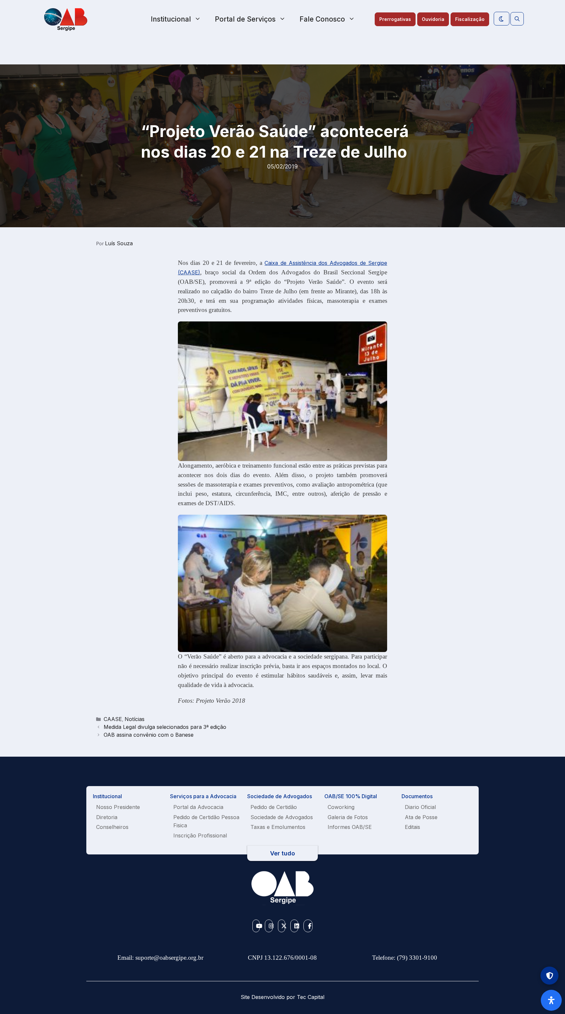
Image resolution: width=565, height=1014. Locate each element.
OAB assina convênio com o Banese (149, 734)
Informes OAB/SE (350, 827)
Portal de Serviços (245, 19)
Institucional (171, 19)
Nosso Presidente (118, 807)
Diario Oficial (420, 807)
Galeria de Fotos (348, 817)
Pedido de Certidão (273, 807)
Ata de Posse (421, 817)
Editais (412, 827)
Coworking (341, 807)
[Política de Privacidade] (549, 976)
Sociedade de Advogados (281, 817)
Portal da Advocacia (198, 807)
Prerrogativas (395, 19)
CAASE (113, 719)
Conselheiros (112, 827)
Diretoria (106, 817)
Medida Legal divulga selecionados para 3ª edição (165, 727)
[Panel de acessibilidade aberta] (551, 1000)
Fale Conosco (322, 19)
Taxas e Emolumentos (277, 827)
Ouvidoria (433, 19)
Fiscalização (470, 19)
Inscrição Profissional (200, 835)
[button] (517, 19)
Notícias (135, 719)
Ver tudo (282, 853)
